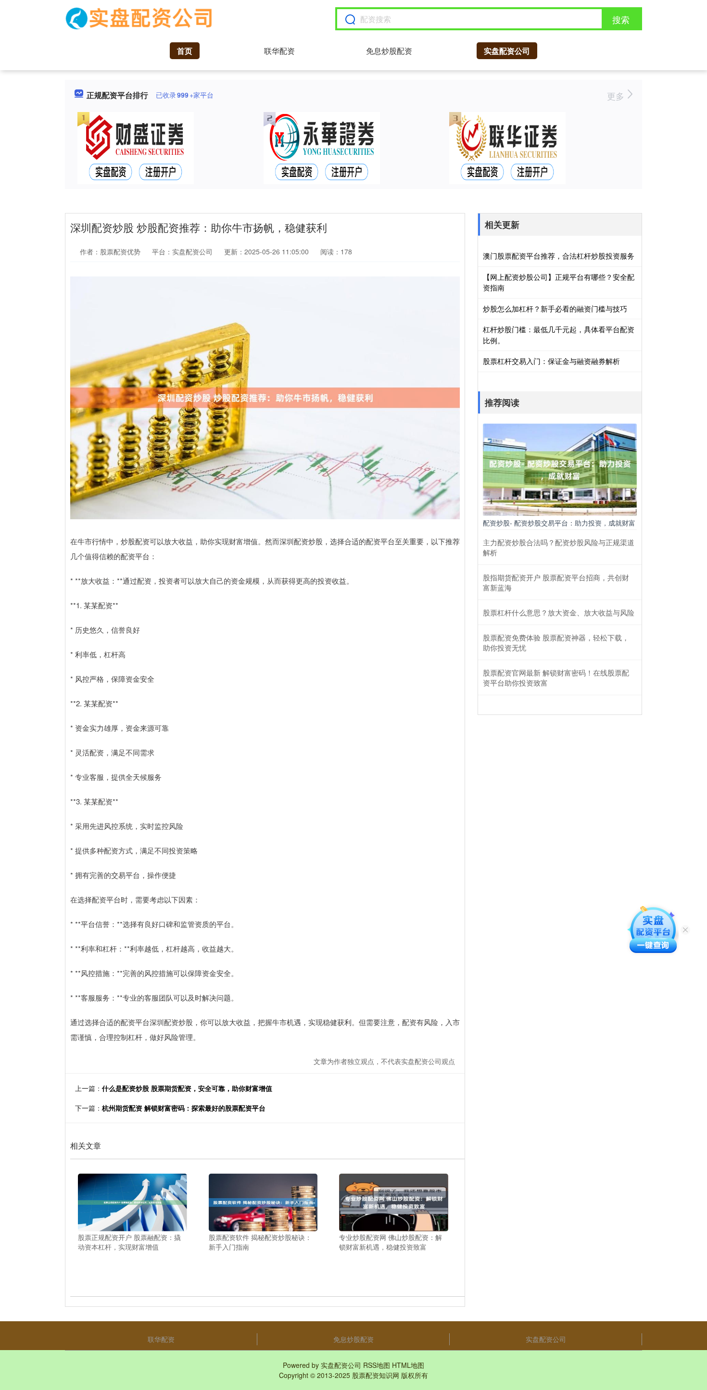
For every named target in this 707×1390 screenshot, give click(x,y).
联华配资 (279, 50)
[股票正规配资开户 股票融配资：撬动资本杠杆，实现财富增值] (132, 1201)
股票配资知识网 (375, 1375)
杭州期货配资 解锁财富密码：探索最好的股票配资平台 (183, 1108)
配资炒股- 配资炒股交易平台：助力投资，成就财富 (559, 522)
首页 (184, 50)
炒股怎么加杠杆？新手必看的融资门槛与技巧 (555, 308)
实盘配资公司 (507, 50)
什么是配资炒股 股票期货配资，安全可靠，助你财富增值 (187, 1088)
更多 (617, 95)
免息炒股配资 (389, 50)
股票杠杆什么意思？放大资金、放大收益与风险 (558, 612)
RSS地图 (376, 1365)
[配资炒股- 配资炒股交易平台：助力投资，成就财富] (560, 468)
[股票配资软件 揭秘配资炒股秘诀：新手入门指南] (263, 1201)
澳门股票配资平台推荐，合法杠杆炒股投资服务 (558, 255)
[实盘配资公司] (139, 19)
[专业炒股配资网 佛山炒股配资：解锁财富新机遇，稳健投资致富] (393, 1201)
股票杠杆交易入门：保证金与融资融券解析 (551, 361)
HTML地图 (408, 1365)
